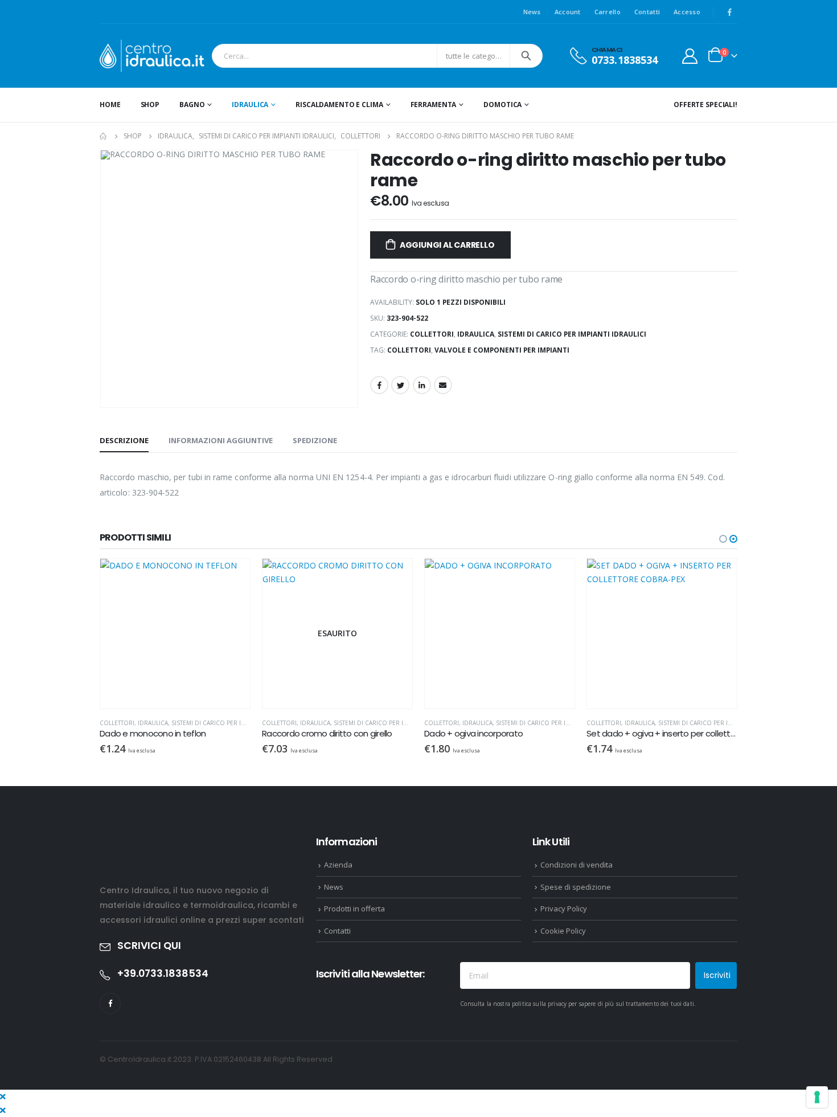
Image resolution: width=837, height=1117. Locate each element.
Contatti (647, 11)
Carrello (607, 11)
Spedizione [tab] (315, 440)
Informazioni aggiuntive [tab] (221, 440)
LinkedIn (422, 385)
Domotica (502, 104)
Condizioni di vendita (576, 865)
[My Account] (690, 56)
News (532, 11)
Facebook (379, 385)
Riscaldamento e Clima (339, 104)
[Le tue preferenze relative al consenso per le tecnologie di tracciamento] (817, 1097)
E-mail (443, 385)
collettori (409, 350)
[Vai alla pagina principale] (104, 136)
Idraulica (250, 104)
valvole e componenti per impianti (501, 350)
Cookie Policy (563, 931)
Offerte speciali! (705, 104)
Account (568, 11)
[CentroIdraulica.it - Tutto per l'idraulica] (153, 55)
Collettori (432, 334)
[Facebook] (729, 12)
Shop (150, 104)
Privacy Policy (563, 908)
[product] (175, 634)
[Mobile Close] (3, 1096)
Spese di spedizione (575, 887)
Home (110, 104)
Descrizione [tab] (124, 440)
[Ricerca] (526, 55)
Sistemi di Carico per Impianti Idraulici (572, 334)
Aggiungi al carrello (447, 245)
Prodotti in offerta (354, 908)
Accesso (687, 11)
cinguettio (400, 385)
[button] (723, 539)
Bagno (191, 104)
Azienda (338, 865)
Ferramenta (434, 104)
